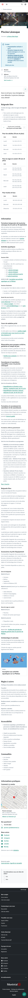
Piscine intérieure (7, 9)
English (24, 1)
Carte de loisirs (5, 863)
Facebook (5, 960)
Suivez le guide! (10, 416)
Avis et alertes (4, 897)
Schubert (16, 59)
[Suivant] (24, 127)
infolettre (16, 850)
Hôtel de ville (4, 934)
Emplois (3, 923)
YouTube (5, 971)
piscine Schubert (13, 272)
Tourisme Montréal (5, 940)
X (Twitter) (5, 968)
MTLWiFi (3, 937)
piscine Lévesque (13, 270)
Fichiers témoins (6, 989)
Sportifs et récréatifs (16, 863)
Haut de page (23, 889)
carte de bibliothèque (12, 306)
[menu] (6, 4)
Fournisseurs (4, 925)
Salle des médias (5, 911)
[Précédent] (3, 127)
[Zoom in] (25, 805)
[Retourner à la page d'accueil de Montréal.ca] (2, 4)
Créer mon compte (5, 900)
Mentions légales (14, 991)
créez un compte (8, 304)
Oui (7, 876)
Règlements (4, 951)
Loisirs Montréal (5, 302)
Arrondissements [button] (6, 977)
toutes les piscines (12, 276)
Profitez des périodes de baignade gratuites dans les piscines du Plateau (12, 631)
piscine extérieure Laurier (16, 274)
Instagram (5, 963)
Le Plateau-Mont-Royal (12, 36)
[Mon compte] (25, 4)
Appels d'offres (4, 920)
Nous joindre (4, 909)
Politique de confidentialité (17, 989)
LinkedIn (5, 965)
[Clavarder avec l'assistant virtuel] (24, 994)
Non (7, 879)
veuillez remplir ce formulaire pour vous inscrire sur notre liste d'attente (13, 333)
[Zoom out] (25, 807)
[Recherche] (22, 4)
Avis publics (4, 949)
